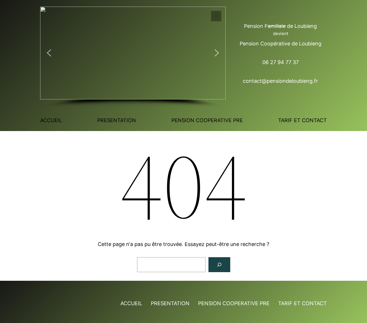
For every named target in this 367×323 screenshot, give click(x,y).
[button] (216, 16)
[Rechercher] (219, 264)
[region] (133, 57)
